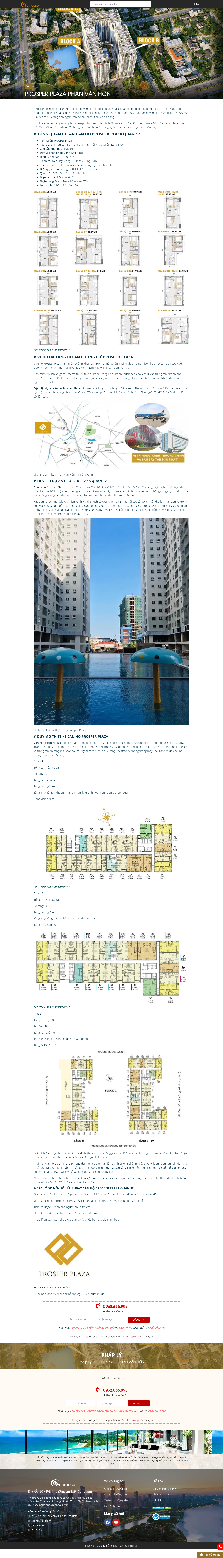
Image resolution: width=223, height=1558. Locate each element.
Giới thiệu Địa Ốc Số (115, 1488)
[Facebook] (108, 1522)
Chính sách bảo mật (129, 1336)
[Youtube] (116, 1522)
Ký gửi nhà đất (112, 1506)
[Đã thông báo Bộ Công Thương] (161, 1519)
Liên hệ (157, 1500)
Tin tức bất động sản (116, 1500)
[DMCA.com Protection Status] (161, 1508)
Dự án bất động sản (115, 1494)
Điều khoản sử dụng (164, 1488)
